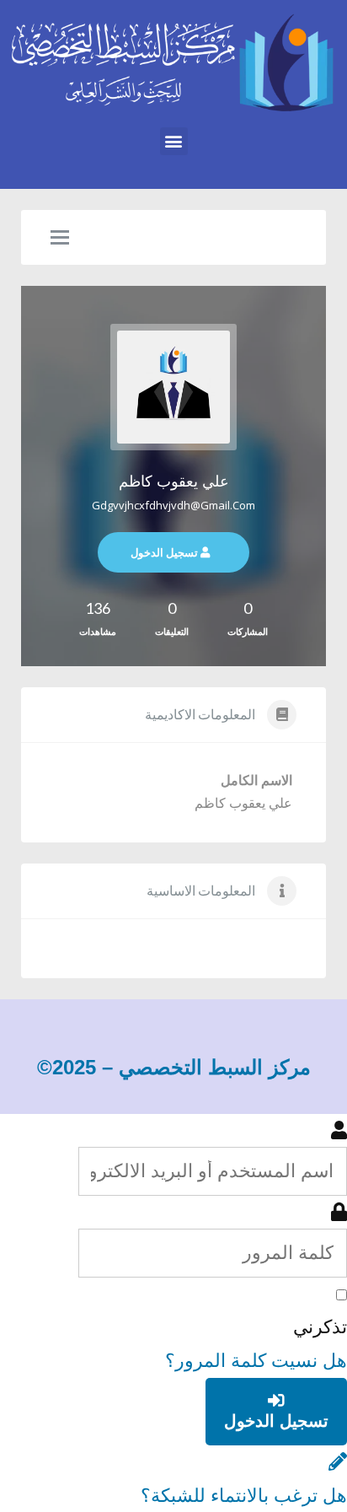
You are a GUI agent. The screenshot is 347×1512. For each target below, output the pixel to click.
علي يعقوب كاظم (174, 481)
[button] (174, 141)
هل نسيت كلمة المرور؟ (256, 1360)
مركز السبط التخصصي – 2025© (174, 1067)
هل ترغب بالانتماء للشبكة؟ (244, 1495)
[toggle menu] (60, 238)
